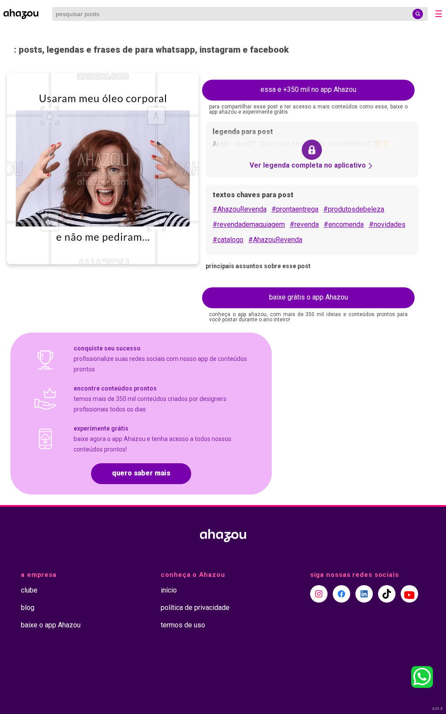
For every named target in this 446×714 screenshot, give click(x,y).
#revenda (304, 224)
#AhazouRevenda (240, 209)
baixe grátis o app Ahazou (308, 297)
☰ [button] (439, 14)
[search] (417, 14)
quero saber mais (141, 473)
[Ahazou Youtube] (409, 594)
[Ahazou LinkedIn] (364, 594)
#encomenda (344, 224)
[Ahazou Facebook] (341, 594)
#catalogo (228, 240)
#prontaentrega (294, 209)
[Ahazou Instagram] (319, 594)
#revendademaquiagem (249, 224)
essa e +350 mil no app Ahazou (308, 89)
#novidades (387, 224)
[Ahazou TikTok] (386, 594)
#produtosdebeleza (353, 209)
